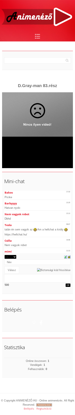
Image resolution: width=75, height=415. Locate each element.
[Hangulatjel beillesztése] (69, 257)
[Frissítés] (65, 257)
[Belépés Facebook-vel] (41, 322)
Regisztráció (43, 408)
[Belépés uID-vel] (34, 322)
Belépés (29, 408)
